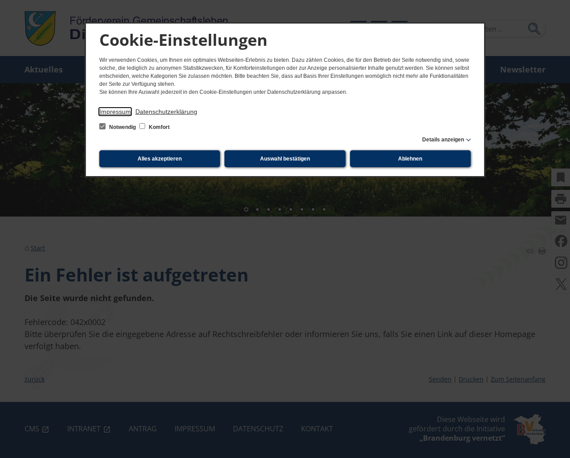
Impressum (115, 111)
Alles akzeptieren (160, 159)
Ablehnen (410, 159)
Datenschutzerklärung (166, 111)
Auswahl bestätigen (285, 159)
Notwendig (122, 127)
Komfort (158, 127)
